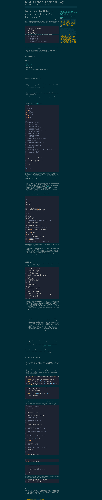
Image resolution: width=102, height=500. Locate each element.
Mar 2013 (72, 22)
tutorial (63, 41)
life (75, 34)
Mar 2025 (64, 19)
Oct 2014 (72, 21)
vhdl (61, 42)
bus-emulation (62, 30)
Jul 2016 (61, 21)
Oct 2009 (69, 24)
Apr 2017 (74, 20)
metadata (66, 35)
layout (73, 34)
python (35, 499)
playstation (73, 36)
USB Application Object (29, 64)
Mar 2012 (61, 24)
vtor (64, 42)
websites (67, 42)
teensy (72, 40)
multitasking (62, 36)
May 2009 (66, 25)
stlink (66, 40)
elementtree (48, 186)
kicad (65, 34)
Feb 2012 (64, 24)
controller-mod (72, 30)
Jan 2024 (67, 19)
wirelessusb (74, 42)
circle (69, 30)
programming (68, 37)
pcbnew (70, 36)
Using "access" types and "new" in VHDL (65, 14)
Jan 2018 (72, 20)
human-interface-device (73, 33)
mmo (72, 35)
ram (63, 38)
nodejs (65, 36)
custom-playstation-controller (64, 31)
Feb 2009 (72, 25)
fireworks (68, 32)
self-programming (74, 39)
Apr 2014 (61, 22)
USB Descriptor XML (29, 63)
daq (68, 31)
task (70, 40)
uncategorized (66, 41)
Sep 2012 (67, 23)
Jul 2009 (61, 25)
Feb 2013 (74, 22)
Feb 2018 (69, 20)
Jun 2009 (64, 25)
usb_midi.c (49, 345)
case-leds (67, 30)
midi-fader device (39, 103)
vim (62, 42)
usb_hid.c (45, 345)
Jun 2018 (67, 20)
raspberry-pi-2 (69, 38)
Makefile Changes (28, 62)
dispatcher (74, 31)
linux (61, 35)
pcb (68, 36)
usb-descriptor (42, 499)
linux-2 (63, 35)
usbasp (75, 41)
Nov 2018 (64, 20)
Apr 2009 (69, 25)
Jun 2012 (72, 23)
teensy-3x (75, 40)
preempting (65, 37)
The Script (27, 61)
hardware (32, 499)
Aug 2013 (67, 22)
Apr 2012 (74, 23)
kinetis (68, 34)
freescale (73, 32)
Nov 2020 (72, 19)
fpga (70, 32)
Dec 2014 (69, 21)
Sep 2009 (72, 24)
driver (66, 32)
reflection (68, 39)
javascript (63, 34)
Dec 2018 (61, 20)
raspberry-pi (66, 38)
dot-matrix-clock (62, 32)
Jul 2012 (69, 23)
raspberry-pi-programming (64, 39)
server (61, 40)
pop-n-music (62, 37)
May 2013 (69, 22)
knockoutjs (70, 34)
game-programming (63, 33)
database (71, 31)
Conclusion (27, 65)
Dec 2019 (74, 19)
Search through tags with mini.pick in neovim (66, 11)
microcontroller (69, 35)
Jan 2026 (61, 19)
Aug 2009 (74, 24)
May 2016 (64, 21)
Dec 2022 (69, 19)
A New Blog (61, 15)
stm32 (37, 499)
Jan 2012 (67, 24)
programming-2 (73, 37)
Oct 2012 (64, 23)
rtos (70, 39)
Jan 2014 (64, 22)
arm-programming (28, 499)
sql (64, 40)
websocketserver (70, 42)
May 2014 (74, 21)
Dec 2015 (67, 21)
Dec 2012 (61, 23)
